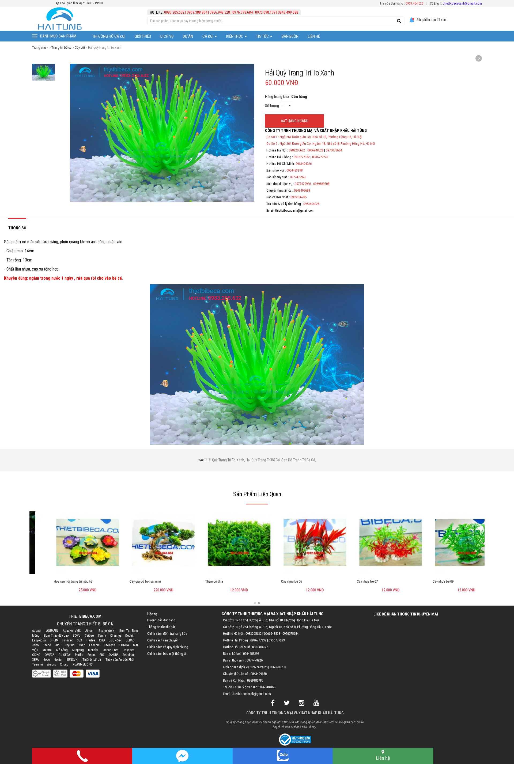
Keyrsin (69, 645)
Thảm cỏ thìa (194, 581)
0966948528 (315, 150)
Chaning (115, 635)
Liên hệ (314, 36)
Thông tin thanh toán (161, 627)
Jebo (35, 645)
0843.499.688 (288, 12)
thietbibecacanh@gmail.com (462, 3)
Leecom (94, 645)
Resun (92, 655)
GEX (79, 640)
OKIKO (36, 655)
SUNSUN (72, 660)
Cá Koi (208, 36)
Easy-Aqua (39, 640)
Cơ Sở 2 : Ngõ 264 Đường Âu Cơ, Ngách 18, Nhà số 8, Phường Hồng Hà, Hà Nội (320, 144)
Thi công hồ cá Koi (108, 36)
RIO (102, 655)
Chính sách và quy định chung (167, 647)
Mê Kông (62, 650)
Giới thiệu (143, 36)
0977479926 (298, 177)
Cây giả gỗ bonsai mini (125, 581)
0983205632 (297, 150)
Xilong (64, 664)
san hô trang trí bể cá (298, 460)
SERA (35, 660)
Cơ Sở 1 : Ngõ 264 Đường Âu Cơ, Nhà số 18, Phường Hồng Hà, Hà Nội (314, 137)
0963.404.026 (414, 3)
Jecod (47, 645)
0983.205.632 (174, 12)
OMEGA (49, 655)
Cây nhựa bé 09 (422, 581)
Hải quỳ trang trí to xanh (225, 460)
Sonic (58, 660)
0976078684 (334, 150)
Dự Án (188, 36)
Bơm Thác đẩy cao (56, 635)
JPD (58, 645)
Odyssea (128, 650)
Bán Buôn (290, 36)
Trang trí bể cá (61, 47)
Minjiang (78, 650)
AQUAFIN (52, 631)
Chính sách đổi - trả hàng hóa (167, 634)
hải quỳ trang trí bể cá (263, 460)
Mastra (47, 650)
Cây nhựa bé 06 (271, 581)
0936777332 (302, 157)
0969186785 (298, 197)
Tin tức (263, 36)
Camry (102, 635)
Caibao (89, 635)
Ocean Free (110, 650)
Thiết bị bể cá (91, 660)
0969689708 (321, 184)
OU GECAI (64, 655)
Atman (89, 631)
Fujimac (67, 640)
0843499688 (302, 190)
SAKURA (113, 655)
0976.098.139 (265, 12)
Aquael (36, 631)
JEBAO (130, 640)
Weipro (51, 664)
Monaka (93, 650)
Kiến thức (235, 36)
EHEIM (54, 640)
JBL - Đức (115, 640)
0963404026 (304, 164)
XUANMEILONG (83, 664)
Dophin (129, 635)
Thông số (17, 228)
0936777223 (320, 157)
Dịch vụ (166, 36)
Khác (82, 645)
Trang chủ (39, 47)
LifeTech (109, 645)
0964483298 (294, 170)
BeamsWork (106, 631)
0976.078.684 (242, 12)
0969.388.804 (197, 12)
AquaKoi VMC (72, 631)
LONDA (124, 645)
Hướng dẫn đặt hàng (161, 620)
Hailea (90, 640)
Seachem (129, 655)
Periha (79, 655)
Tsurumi (37, 664)
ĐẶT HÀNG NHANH (294, 121)
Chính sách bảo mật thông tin (167, 654)
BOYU (76, 635)
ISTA (102, 640)
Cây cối (80, 47)
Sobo (46, 660)
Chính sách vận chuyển (162, 640)
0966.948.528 (220, 12)
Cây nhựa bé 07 (347, 581)
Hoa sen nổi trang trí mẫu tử (52, 581)
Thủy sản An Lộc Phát (119, 660)
